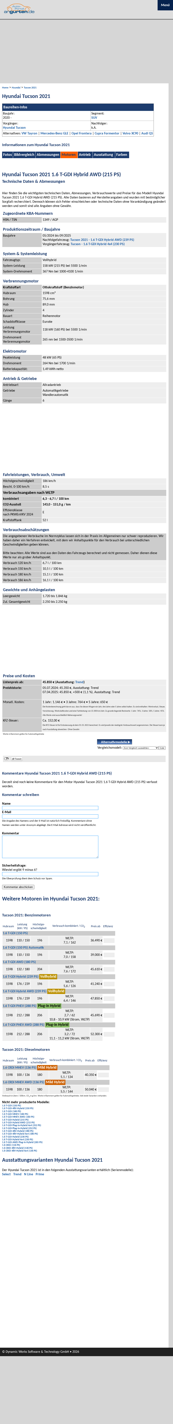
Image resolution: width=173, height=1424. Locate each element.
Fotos (7, 155)
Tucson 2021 (30, 88)
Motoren (69, 155)
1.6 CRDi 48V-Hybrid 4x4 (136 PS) (19, 1151)
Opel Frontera (82, 133)
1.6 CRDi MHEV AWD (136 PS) (23, 1082)
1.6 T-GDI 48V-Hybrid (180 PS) (18, 1131)
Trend (79, 682)
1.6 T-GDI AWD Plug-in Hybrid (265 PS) (22, 1142)
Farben (121, 155)
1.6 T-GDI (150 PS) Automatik (23, 947)
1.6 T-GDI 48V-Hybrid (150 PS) (18, 1108)
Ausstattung (103, 155)
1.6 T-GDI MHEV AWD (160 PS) (18, 1117)
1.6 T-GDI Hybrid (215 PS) (15, 1120)
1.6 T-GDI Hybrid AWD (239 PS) (24, 991)
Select (6, 1174)
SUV (94, 118)
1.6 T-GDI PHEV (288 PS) (19, 1006)
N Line (28, 1174)
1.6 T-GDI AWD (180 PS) (19, 962)
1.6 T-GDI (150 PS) (15, 933)
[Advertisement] (86, 51)
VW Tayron (29, 133)
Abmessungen (48, 155)
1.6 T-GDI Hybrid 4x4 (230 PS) (17, 1139)
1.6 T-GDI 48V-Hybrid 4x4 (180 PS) (20, 1134)
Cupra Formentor (107, 133)
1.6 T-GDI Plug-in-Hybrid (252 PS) (19, 1128)
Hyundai (16, 88)
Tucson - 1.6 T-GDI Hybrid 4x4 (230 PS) (98, 244)
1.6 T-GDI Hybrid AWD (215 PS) (18, 1122)
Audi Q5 (147, 133)
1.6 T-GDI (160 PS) (11, 1111)
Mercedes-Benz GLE (54, 133)
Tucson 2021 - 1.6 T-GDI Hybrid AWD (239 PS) (102, 240)
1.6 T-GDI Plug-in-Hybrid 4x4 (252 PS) (21, 1125)
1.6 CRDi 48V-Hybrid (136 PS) (17, 1148)
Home (5, 88)
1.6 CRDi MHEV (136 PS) (19, 1067)
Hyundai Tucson (14, 128)
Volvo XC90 (130, 133)
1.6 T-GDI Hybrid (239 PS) (20, 977)
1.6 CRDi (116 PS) (11, 1145)
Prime (40, 1174)
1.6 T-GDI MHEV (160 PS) (15, 1114)
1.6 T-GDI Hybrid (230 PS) (15, 1137)
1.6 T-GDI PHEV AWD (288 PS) (23, 1025)
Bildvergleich (24, 155)
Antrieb (85, 155)
